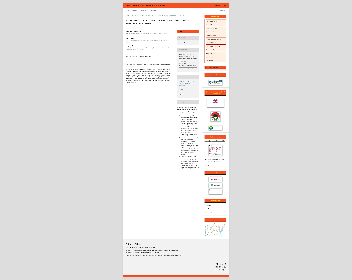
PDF (180, 31)
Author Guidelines (211, 21)
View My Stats (209, 165)
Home (128, 10)
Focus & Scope (210, 25)
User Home (209, 60)
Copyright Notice (211, 42)
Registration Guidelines (213, 46)
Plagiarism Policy (211, 35)
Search (222, 10)
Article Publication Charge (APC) (215, 39)
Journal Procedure (211, 28)
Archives (153, 10)
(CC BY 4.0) (188, 128)
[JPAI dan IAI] (215, 103)
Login (224, 5)
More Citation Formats (186, 69)
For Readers (208, 205)
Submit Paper (210, 57)
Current (144, 10)
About (134, 10)
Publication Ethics (211, 32)
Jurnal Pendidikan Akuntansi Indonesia (146, 5)
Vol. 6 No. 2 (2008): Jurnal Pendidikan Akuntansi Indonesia (158, 15)
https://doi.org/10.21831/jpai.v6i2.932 (140, 56)
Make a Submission (211, 67)
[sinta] (215, 82)
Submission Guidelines (212, 50)
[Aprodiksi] (215, 116)
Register (218, 5)
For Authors (208, 209)
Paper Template (210, 53)
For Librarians (208, 212)
